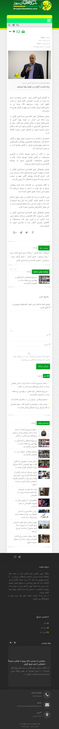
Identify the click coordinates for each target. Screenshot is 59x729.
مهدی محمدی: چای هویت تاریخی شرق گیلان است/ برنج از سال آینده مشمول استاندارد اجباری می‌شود (25, 527)
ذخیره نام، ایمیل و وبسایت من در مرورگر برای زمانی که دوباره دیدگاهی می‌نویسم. (31, 358)
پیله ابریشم (43, 256)
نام (47, 335)
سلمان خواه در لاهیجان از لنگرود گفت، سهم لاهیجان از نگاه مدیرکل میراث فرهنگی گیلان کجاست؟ (30, 406)
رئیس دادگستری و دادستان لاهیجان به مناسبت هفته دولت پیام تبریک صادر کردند (26, 514)
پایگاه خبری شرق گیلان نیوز (21, 253)
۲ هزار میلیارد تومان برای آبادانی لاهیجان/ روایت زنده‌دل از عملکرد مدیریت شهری (25, 539)
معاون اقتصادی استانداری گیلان (28, 260)
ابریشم (46, 253)
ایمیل (46, 344)
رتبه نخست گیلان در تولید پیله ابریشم (33, 87)
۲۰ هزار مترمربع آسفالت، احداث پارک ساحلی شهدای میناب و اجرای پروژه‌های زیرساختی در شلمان (30, 385)
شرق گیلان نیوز (35, 97)
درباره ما (44, 627)
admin (39, 43)
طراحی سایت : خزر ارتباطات (29, 726)
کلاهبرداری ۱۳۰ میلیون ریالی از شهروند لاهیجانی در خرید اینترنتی (26, 503)
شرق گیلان (31, 256)
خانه (45, 623)
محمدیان (45, 260)
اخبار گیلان (38, 253)
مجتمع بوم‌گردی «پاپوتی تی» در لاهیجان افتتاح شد (29, 399)
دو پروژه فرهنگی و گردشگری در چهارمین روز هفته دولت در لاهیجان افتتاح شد (26, 280)
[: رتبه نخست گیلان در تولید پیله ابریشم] (18, 31)
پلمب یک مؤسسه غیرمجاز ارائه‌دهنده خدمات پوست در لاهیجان (27, 492)
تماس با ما (43, 632)
